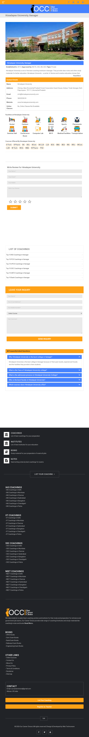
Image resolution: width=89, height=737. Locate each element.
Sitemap (9, 674)
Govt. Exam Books (12, 637)
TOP (44, 718)
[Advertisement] (44, 227)
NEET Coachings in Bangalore (16, 585)
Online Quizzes (11, 657)
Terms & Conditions (13, 668)
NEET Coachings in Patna (14, 590)
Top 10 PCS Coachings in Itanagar (17, 259)
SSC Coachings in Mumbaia (15, 548)
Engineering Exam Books (14, 646)
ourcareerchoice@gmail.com (21, 689)
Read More (77, 76)
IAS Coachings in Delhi (13, 490)
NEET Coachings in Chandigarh (16, 587)
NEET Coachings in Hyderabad (16, 582)
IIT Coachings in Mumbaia (15, 520)
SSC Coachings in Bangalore (16, 557)
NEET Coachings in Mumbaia (16, 576)
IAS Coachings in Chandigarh (16, 503)
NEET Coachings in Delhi (14, 574)
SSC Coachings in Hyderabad (16, 554)
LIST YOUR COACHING (44, 474)
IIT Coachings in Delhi (13, 518)
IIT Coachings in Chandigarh (15, 531)
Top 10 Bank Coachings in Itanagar (18, 277)
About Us (9, 663)
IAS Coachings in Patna (14, 506)
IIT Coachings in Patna (13, 534)
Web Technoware (69, 726)
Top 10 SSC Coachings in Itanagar (17, 268)
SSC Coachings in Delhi (14, 546)
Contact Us (10, 660)
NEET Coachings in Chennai (15, 579)
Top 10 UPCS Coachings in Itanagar (18, 264)
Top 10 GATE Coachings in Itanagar (18, 273)
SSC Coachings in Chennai (15, 551)
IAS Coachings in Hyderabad (16, 498)
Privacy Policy (11, 666)
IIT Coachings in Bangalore (15, 529)
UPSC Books (10, 635)
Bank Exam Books (12, 640)
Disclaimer (9, 671)
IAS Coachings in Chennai (15, 495)
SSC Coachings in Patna (14, 562)
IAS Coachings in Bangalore (15, 501)
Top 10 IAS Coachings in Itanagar (17, 255)
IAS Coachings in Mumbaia (15, 492)
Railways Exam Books (13, 643)
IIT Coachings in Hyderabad (15, 526)
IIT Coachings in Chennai (14, 523)
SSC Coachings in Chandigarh (16, 559)
